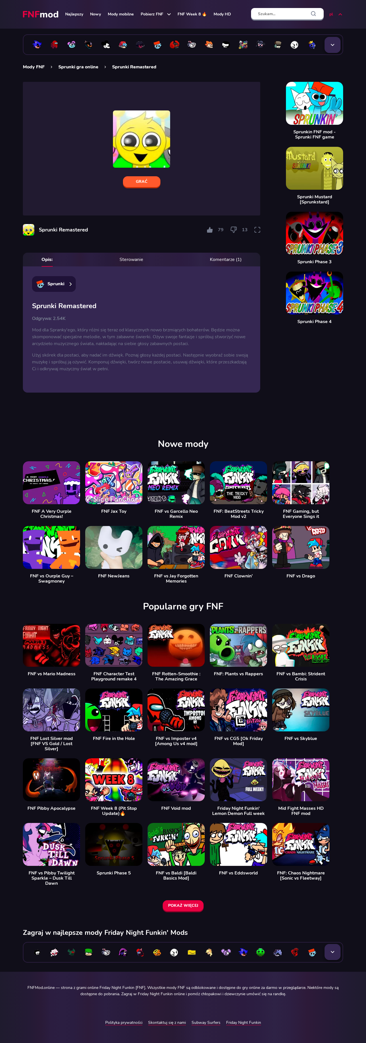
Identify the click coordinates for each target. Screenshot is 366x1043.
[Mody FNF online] (41, 14)
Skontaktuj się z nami (167, 1022)
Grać (142, 181)
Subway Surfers (206, 1022)
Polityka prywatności (123, 1022)
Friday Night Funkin (243, 1022)
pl (331, 14)
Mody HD (222, 14)
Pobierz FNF (152, 14)
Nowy (95, 14)
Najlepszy (74, 14)
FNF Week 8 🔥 (192, 14)
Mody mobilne (121, 14)
